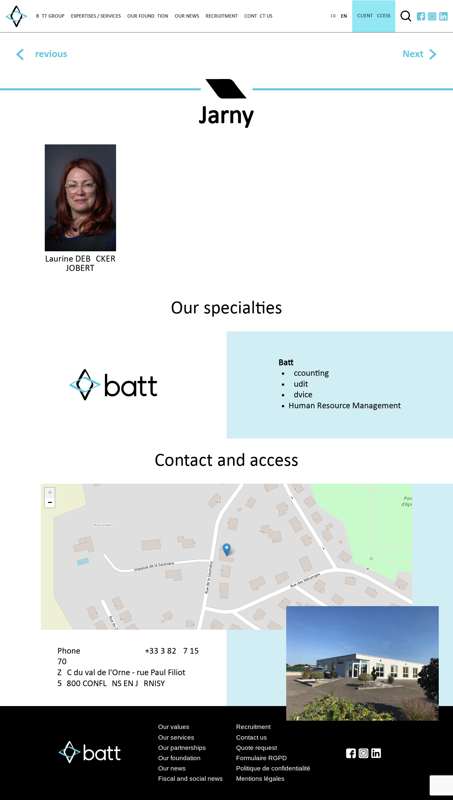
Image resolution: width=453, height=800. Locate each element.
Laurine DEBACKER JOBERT (80, 264)
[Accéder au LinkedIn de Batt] (443, 16)
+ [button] (50, 492)
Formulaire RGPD (261, 758)
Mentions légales (260, 778)
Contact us (258, 16)
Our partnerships (182, 747)
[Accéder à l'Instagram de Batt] (432, 16)
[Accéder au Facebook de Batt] (421, 16)
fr (333, 16)
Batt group (50, 16)
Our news (187, 16)
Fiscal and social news (197, 778)
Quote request (256, 747)
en (344, 16)
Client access (373, 16)
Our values (173, 726)
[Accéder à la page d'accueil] (16, 16)
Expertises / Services (96, 16)
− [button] (50, 502)
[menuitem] (50, 16)
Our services (176, 737)
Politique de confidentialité (273, 768)
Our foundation (147, 16)
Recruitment (222, 16)
